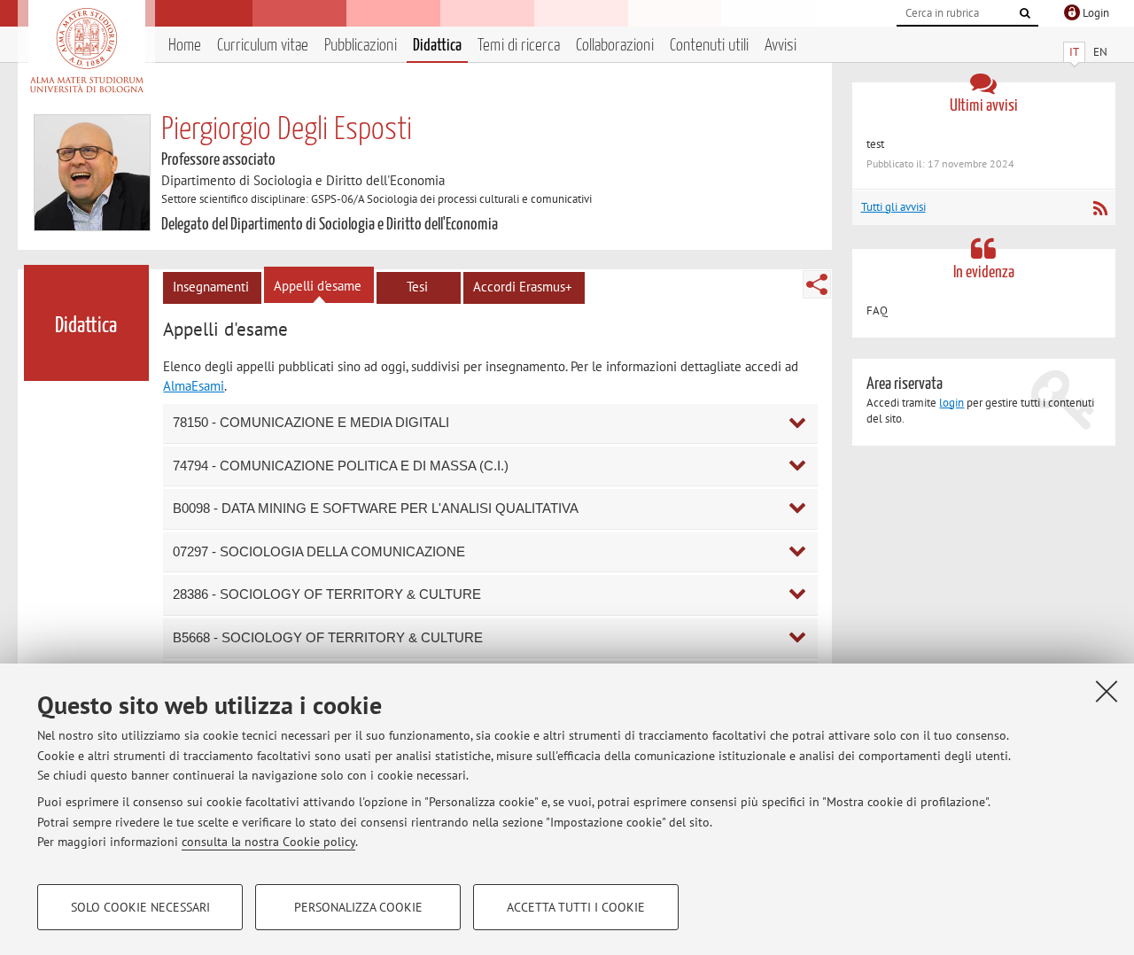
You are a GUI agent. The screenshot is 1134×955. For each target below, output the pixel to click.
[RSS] (1100, 208)
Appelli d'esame (317, 285)
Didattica (437, 45)
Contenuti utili (709, 45)
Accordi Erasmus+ (522, 286)
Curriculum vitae (262, 45)
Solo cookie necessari (140, 907)
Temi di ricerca (519, 45)
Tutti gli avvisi (893, 206)
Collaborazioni (615, 45)
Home (184, 45)
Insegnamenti (211, 286)
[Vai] (1025, 13)
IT (1074, 51)
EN (1100, 51)
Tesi (417, 286)
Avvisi (780, 45)
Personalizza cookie (358, 907)
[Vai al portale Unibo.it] (86, 50)
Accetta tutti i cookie (576, 907)
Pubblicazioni (360, 45)
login (951, 402)
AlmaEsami (193, 385)
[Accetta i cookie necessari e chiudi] (1106, 691)
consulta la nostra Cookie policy (268, 842)
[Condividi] (817, 284)
